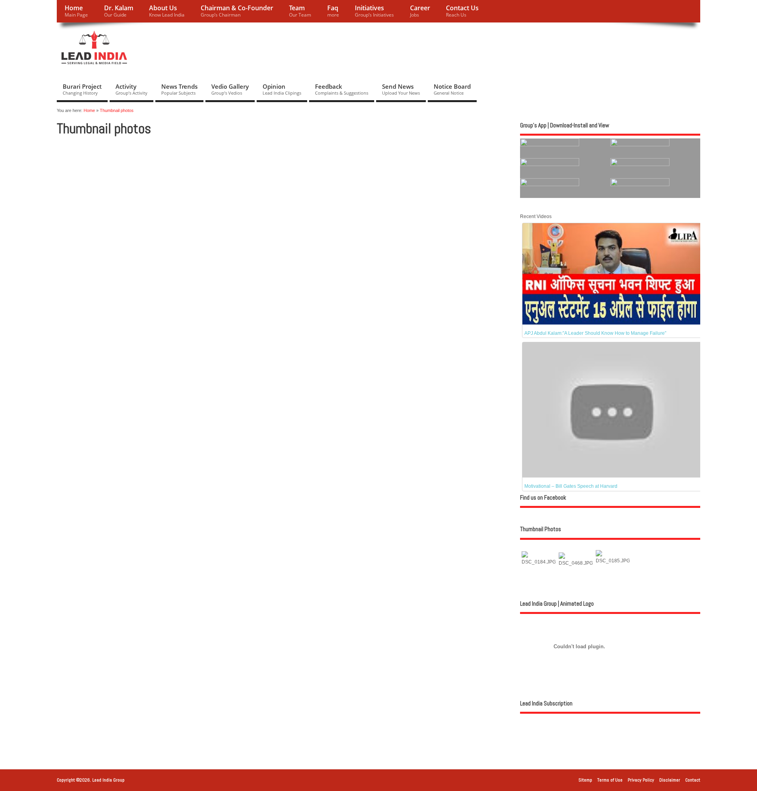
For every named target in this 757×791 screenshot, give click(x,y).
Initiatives (374, 11)
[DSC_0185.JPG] (613, 560)
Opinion (282, 89)
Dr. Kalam (118, 11)
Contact (692, 780)
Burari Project (82, 89)
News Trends (179, 89)
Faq (333, 11)
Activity (131, 89)
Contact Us (462, 11)
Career (420, 11)
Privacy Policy (641, 780)
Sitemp (585, 780)
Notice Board (452, 89)
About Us (167, 11)
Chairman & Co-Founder (237, 11)
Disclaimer (669, 780)
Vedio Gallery (230, 89)
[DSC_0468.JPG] (576, 563)
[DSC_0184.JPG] (539, 562)
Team (300, 11)
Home (76, 11)
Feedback (341, 89)
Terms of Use (610, 780)
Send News (401, 89)
